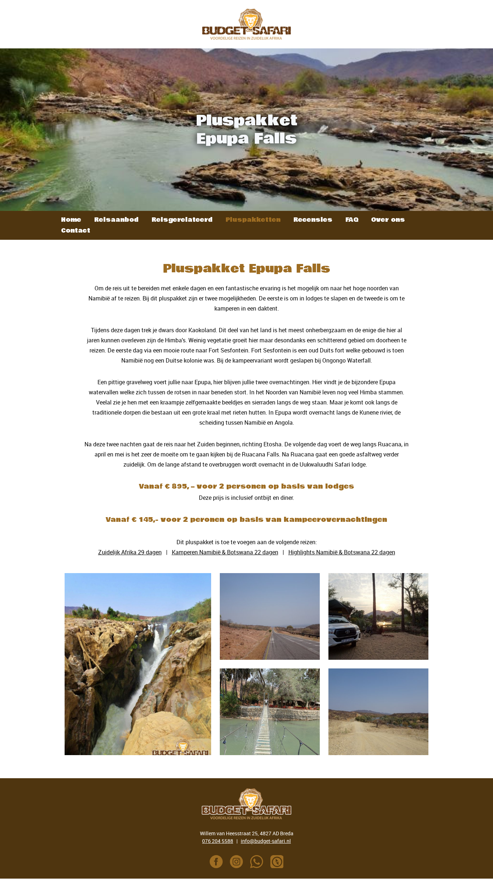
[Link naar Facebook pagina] (216, 861)
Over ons (388, 219)
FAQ (351, 219)
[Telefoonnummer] (257, 861)
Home (71, 219)
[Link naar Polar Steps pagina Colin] (277, 861)
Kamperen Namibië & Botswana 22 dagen (225, 552)
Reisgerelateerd (182, 219)
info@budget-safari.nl (266, 840)
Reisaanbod (116, 219)
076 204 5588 (217, 840)
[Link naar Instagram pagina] (236, 861)
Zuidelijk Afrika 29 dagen (130, 552)
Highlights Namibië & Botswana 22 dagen (341, 552)
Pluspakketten (253, 219)
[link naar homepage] (246, 24)
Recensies (312, 219)
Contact (75, 230)
